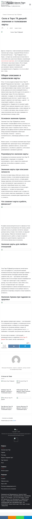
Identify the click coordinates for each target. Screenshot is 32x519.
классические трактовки (7, 61)
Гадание (3, 452)
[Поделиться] (13, 346)
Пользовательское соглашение (8, 488)
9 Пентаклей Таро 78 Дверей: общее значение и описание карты (23, 391)
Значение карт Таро (5, 449)
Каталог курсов (4, 470)
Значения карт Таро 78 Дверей (14, 14)
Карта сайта (4, 483)
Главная (4, 14)
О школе (3, 478)
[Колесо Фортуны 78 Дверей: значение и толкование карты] (24, 401)
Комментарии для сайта (8, 420)
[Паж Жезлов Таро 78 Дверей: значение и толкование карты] (8, 401)
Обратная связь (5, 481)
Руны (2, 462)
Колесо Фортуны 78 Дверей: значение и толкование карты (22, 408)
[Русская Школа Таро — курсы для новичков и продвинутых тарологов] (7, 2)
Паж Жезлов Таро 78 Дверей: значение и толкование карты (7, 408)
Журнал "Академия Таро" (7, 457)
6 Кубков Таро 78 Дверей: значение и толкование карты (6, 391)
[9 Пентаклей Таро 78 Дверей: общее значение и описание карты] (24, 384)
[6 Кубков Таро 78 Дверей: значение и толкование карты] (8, 384)
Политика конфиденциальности (8, 486)
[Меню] (30, 5)
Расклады (3, 455)
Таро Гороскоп (4, 460)
